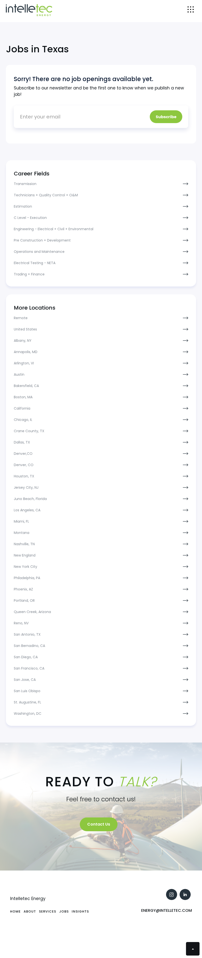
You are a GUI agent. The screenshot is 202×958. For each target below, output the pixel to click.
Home (15, 911)
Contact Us (98, 824)
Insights (80, 911)
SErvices (47, 911)
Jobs (64, 911)
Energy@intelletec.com (166, 910)
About (30, 911)
